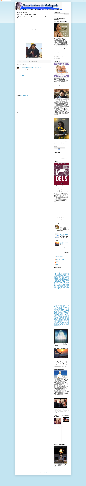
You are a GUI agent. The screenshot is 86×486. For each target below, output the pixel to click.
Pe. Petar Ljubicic (64, 311)
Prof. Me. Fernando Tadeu (60, 259)
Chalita (61, 274)
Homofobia (60, 284)
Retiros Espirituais (57, 318)
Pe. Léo (58, 310)
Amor (58, 269)
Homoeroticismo (56, 284)
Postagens (57, 56)
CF (68, 273)
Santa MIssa (60, 319)
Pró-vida (57, 317)
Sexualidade (63, 320)
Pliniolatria (55, 314)
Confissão (67, 276)
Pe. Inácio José (65, 308)
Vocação (55, 324)
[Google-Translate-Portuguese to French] (58, 218)
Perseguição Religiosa (64, 313)
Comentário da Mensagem (58, 275)
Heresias (67, 282)
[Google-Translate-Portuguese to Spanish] (61, 220)
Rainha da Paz (62, 317)
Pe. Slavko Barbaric (63, 312)
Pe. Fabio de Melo (59, 308)
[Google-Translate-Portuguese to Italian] (61, 218)
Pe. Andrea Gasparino (64, 306)
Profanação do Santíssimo (58, 316)
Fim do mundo (66, 281)
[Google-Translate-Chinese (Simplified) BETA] (56, 218)
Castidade (58, 274)
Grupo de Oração (63, 282)
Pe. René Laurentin (57, 312)
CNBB (55, 274)
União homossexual (62, 322)
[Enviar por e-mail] (31, 61)
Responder (22, 75)
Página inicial (34, 93)
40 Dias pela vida (57, 268)
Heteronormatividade (57, 283)
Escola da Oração (66, 279)
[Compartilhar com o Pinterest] (36, 61)
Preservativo (55, 315)
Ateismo (64, 273)
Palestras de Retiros (58, 305)
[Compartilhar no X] (34, 61)
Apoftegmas (59, 272)
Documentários (64, 278)
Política (58, 314)
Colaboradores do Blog (65, 274)
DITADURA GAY (57, 277)
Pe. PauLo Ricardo (58, 311)
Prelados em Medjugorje (64, 314)
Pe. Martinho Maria (62, 310)
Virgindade (60, 323)
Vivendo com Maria (65, 323)
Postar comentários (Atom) (24, 95)
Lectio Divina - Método (62, 286)
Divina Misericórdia (65, 277)
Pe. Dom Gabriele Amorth (63, 307)
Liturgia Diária (57, 288)
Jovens (55, 286)
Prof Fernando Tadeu (59, 256)
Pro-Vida (62, 315)
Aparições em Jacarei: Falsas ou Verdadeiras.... (64, 225)
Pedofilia (67, 312)
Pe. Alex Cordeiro (58, 306)
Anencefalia (61, 269)
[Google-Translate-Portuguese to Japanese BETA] (63, 218)
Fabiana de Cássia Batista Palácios (26, 67)
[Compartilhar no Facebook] (35, 61)
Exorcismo (63, 280)
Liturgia (67, 287)
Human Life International (58, 285)
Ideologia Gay (64, 285)
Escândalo (55, 280)
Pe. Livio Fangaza (62, 309)
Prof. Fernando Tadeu (59, 258)
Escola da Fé (61, 279)
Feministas (67, 280)
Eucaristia (59, 280)
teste (57, 264)
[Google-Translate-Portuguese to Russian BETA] (67, 218)
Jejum (68, 285)
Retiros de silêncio (65, 318)
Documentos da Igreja (58, 278)
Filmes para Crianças (60, 281)
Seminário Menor (56, 320)
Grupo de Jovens (56, 282)
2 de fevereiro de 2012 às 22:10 (37, 67)
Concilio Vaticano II (62, 276)
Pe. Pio (68, 311)
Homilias (62, 283)
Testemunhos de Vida (61, 321)
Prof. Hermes (67, 315)
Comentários (57, 58)
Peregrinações (56, 313)
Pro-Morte (59, 315)
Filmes (55, 281)
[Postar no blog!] (32, 61)
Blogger (45, 472)
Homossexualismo (66, 284)
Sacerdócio (56, 319)
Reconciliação (67, 317)
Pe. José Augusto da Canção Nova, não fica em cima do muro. (64, 234)
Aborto (61, 268)
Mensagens (66, 300)
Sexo (60, 320)
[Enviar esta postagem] (30, 61)
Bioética (66, 273)
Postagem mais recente (21, 93)
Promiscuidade (65, 316)
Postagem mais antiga (46, 93)
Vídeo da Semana (61, 324)
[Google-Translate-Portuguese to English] (65, 218)
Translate (61, 149)
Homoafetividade (66, 283)
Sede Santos (66, 319)
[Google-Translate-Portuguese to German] (59, 218)
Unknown (57, 261)
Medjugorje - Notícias (64, 297)
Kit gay (58, 286)
